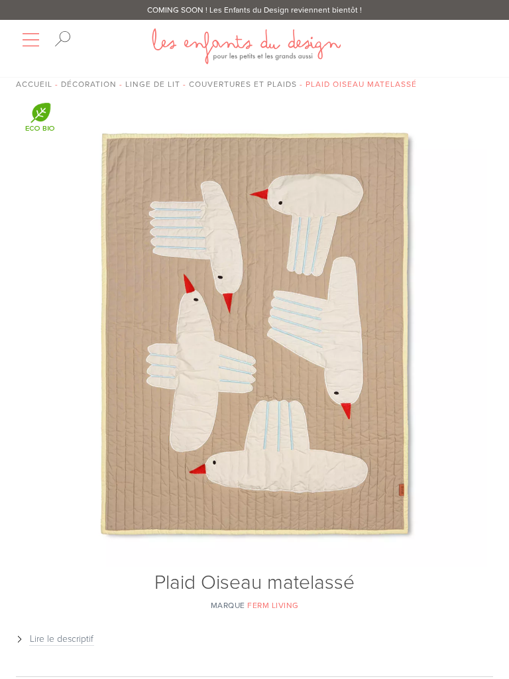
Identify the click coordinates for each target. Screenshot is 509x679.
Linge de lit (152, 84)
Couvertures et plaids (243, 84)
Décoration (89, 84)
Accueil (34, 84)
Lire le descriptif (61, 639)
